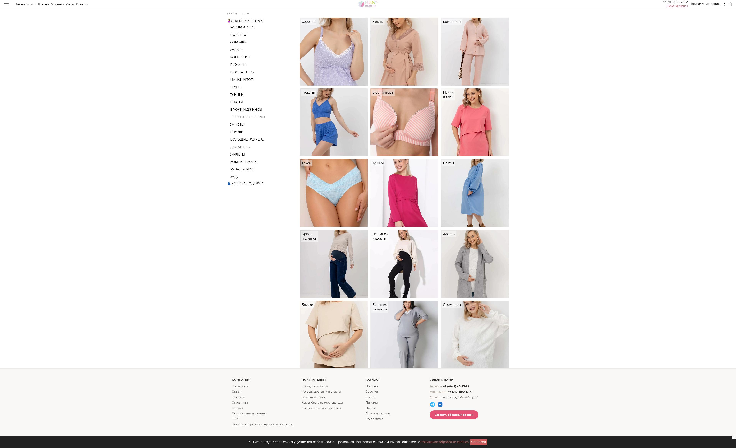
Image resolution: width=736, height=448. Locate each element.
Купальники (241, 169)
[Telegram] (432, 404)
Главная (20, 4)
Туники (237, 94)
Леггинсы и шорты (247, 117)
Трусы (235, 87)
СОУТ (236, 419)
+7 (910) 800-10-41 (460, 391)
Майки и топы (243, 80)
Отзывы (237, 408)
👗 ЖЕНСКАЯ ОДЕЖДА (245, 183)
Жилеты (237, 154)
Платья (236, 102)
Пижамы (238, 65)
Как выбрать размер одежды (322, 402)
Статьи (70, 4)
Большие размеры (247, 139)
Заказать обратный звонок (454, 414)
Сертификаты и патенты (249, 413)
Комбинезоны (243, 162)
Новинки (43, 4)
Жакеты (237, 124)
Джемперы (240, 147)
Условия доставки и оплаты (321, 391)
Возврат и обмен (314, 397)
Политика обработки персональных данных (263, 424)
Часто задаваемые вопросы (321, 408)
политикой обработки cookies (445, 442)
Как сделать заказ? (315, 386)
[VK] (440, 404)
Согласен (479, 441)
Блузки (237, 132)
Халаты (237, 50)
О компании (240, 386)
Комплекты (241, 57)
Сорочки (238, 42)
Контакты (82, 4)
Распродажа (242, 27)
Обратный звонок (677, 6)
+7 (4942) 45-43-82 (675, 2)
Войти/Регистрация (705, 4)
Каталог (31, 4)
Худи (234, 177)
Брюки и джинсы (246, 109)
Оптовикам (57, 4)
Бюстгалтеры (242, 72)
